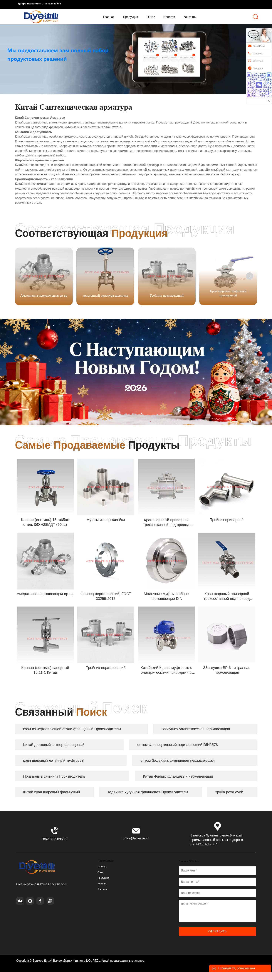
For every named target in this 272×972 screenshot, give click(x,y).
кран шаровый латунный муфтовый (53, 760)
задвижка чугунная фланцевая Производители (148, 792)
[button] (249, 276)
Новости (102, 883)
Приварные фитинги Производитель (54, 776)
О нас (100, 872)
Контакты (103, 889)
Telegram (258, 68)
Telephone (258, 53)
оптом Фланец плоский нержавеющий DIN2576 (177, 745)
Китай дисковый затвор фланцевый (53, 745)
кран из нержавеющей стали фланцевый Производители (72, 729)
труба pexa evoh (229, 792)
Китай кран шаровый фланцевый (51, 792)
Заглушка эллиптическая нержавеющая (196, 729)
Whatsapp (258, 61)
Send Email (259, 46)
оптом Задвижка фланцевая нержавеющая (177, 760)
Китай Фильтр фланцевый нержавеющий (178, 776)
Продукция (103, 878)
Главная (102, 866)
